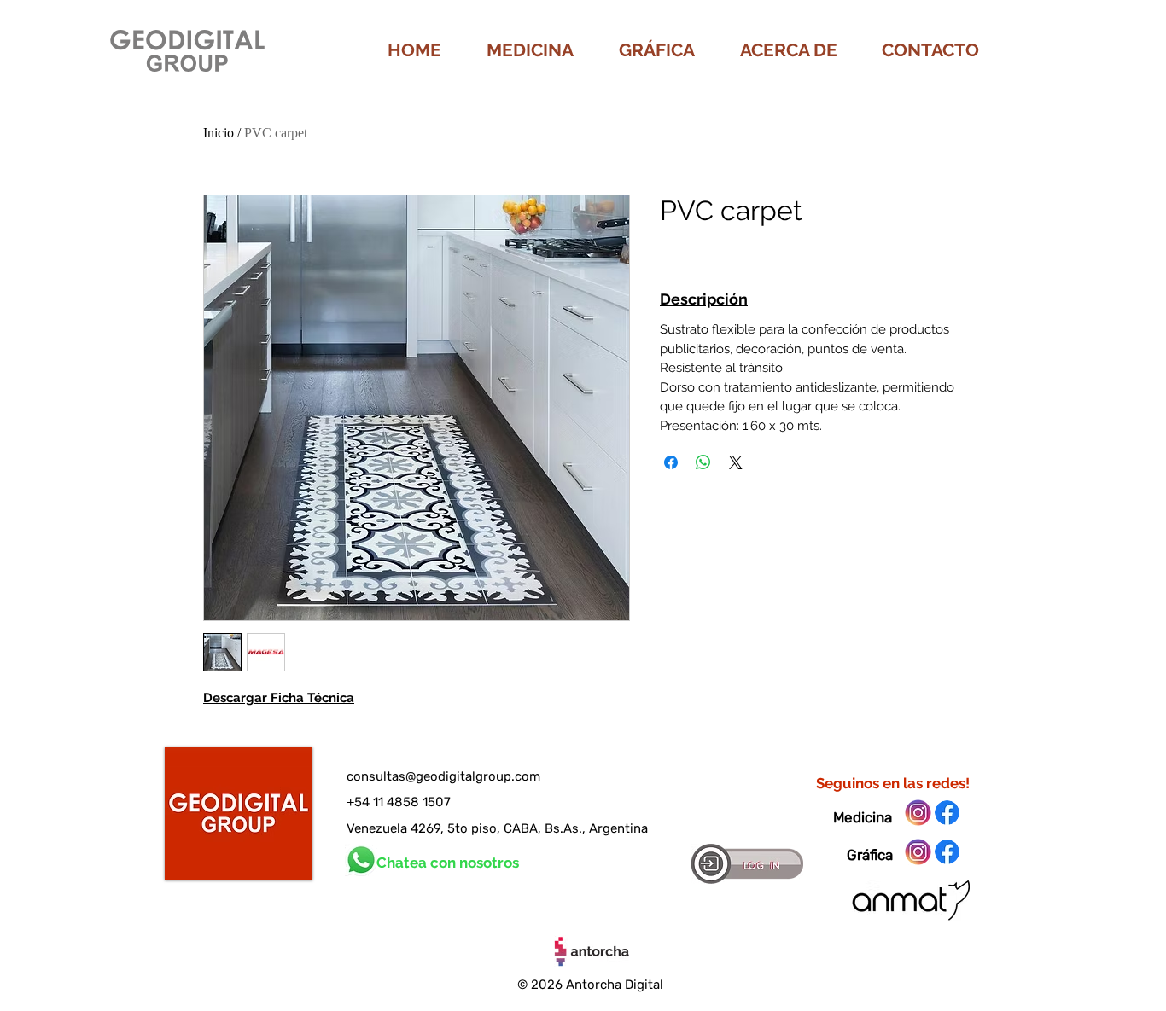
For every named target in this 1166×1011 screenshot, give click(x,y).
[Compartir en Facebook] (671, 462)
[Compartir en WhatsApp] (703, 462)
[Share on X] (736, 462)
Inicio (218, 132)
